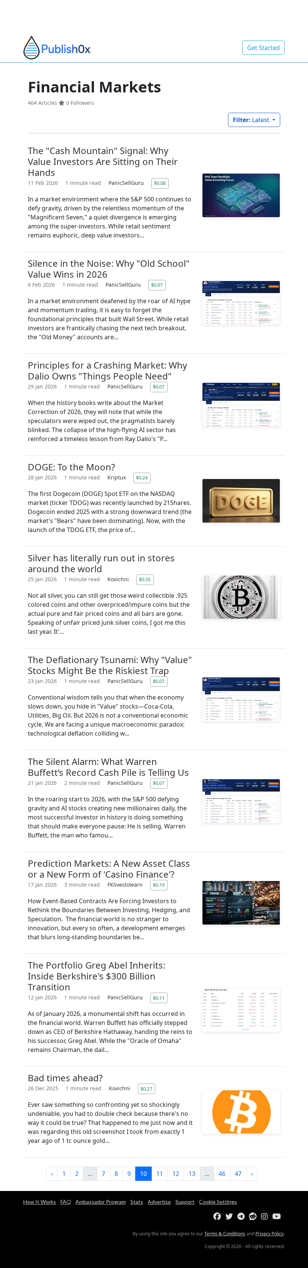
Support (185, 1201)
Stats (136, 1201)
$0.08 (160, 183)
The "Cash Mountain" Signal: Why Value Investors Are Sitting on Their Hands (103, 161)
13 (192, 1174)
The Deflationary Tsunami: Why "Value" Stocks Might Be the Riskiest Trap (110, 665)
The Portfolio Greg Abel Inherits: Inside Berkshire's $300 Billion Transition (96, 976)
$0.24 (142, 477)
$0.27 (146, 1088)
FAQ (65, 1201)
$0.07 (157, 284)
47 (238, 1174)
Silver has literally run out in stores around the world (101, 563)
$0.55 (145, 579)
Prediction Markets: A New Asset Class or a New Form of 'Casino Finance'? (109, 868)
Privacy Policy (269, 1233)
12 (175, 1174)
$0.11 (159, 997)
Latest (252, 120)
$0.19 (159, 884)
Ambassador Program (100, 1201)
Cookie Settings (218, 1201)
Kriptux (117, 477)
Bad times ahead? (65, 1078)
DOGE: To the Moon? (71, 467)
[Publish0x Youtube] (278, 1216)
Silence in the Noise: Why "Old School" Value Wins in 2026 (109, 268)
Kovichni (118, 579)
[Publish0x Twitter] (231, 1216)
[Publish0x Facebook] (219, 1216)
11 (159, 1174)
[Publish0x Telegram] (242, 1216)
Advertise (159, 1201)
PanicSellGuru (127, 182)
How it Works (39, 1201)
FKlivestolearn (125, 884)
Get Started (263, 48)
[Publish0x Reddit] (254, 1216)
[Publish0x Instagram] (266, 1216)
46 (222, 1174)
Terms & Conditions (224, 1233)
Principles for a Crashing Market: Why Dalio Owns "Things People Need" (107, 370)
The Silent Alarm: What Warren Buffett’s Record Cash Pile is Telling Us (108, 766)
